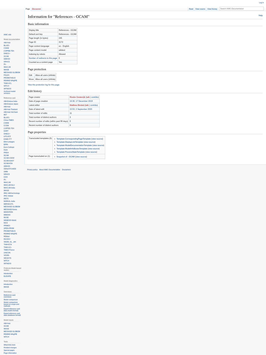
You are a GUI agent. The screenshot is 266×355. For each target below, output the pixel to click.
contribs (94, 97)
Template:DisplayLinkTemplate (70, 142)
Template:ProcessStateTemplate (71, 152)
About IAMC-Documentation (49, 170)
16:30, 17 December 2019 (81, 101)
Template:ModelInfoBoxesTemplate (72, 148)
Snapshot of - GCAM (66, 157)
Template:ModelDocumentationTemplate (74, 145)
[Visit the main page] (12, 15)
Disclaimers (66, 170)
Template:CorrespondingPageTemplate (74, 139)
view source (97, 139)
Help (261, 15)
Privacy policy (32, 170)
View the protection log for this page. (44, 85)
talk (87, 97)
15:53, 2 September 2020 (81, 109)
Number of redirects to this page (43, 58)
